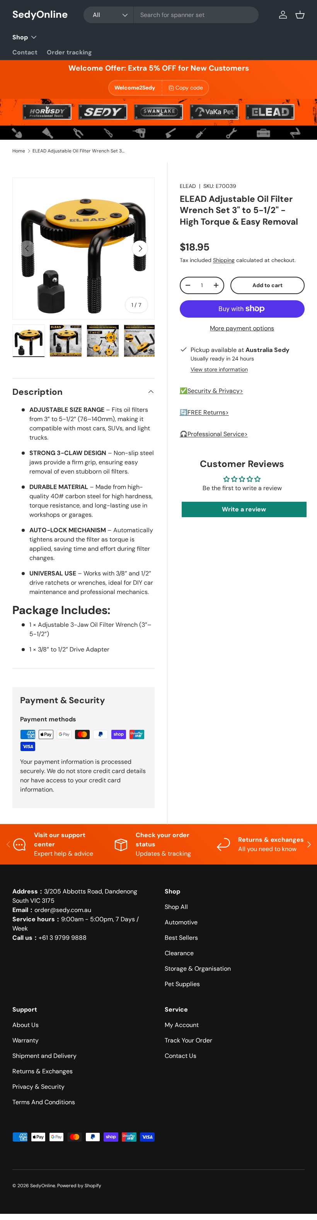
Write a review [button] (244, 509)
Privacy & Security (38, 1087)
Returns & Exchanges (42, 1071)
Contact (24, 52)
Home (18, 151)
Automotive (181, 922)
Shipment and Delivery (44, 1056)
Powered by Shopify (79, 1186)
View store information (219, 369)
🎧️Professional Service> (214, 434)
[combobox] (171, 15)
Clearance (179, 953)
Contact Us (180, 1056)
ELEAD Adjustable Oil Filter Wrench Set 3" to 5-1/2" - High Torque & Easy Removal (78, 151)
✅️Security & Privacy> (211, 391)
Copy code (189, 87)
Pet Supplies (182, 984)
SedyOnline (42, 1186)
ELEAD (188, 186)
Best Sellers (181, 938)
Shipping (224, 260)
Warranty (25, 1040)
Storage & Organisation (198, 968)
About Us (25, 1025)
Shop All (176, 907)
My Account (182, 1025)
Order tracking (69, 52)
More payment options (242, 328)
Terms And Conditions (43, 1102)
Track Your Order (188, 1040)
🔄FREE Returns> (204, 412)
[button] (299, 14)
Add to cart (267, 285)
